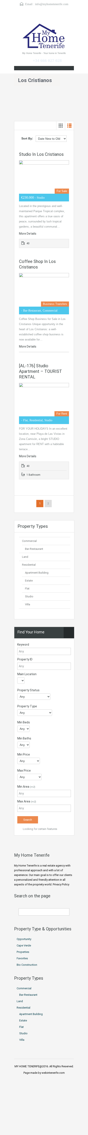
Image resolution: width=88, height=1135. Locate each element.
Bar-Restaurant (34, 548)
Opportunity (24, 939)
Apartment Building (36, 572)
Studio (29, 596)
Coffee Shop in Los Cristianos (37, 264)
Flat (27, 588)
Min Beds (23, 722)
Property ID (24, 659)
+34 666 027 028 (47, 60)
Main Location (27, 674)
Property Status (28, 690)
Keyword (23, 644)
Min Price (23, 754)
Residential (29, 564)
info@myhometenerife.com (51, 4)
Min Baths (24, 738)
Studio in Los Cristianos (41, 154)
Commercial (29, 541)
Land (25, 556)
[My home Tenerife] (44, 36)
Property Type (27, 706)
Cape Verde (24, 945)
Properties (23, 952)
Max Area (26, 801)
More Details (28, 233)
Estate (29, 580)
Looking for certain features (39, 829)
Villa (27, 604)
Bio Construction (27, 964)
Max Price (24, 770)
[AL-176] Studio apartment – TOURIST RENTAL (40, 371)
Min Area (26, 786)
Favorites (22, 958)
